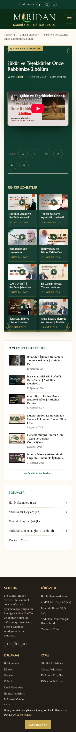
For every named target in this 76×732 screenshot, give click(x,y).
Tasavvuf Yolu (50, 629)
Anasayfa (9, 34)
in (12, 165)
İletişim (8, 675)
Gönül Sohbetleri (29, 34)
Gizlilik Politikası (52, 663)
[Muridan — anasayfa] (38, 19)
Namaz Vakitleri (14, 693)
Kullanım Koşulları (52, 675)
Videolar (9, 681)
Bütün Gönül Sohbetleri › (38, 473)
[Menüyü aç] (69, 18)
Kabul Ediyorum (38, 724)
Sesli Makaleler (14, 687)
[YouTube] (54, 4)
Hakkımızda (26, 4)
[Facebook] (39, 4)
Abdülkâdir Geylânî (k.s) (56, 602)
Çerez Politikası (51, 669)
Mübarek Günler (14, 699)
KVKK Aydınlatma (52, 681)
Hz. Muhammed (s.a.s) (55, 596)
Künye (8, 669)
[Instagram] (46, 4)
